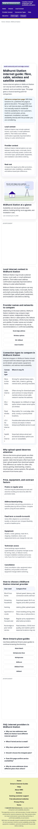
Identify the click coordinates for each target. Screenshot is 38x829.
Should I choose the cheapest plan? (19, 753)
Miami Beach (19, 648)
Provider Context (7, 12)
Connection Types (20, 12)
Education (5, 16)
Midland (19, 671)
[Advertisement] (19, 43)
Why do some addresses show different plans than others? (16, 767)
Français (23, 16)
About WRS (19, 790)
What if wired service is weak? (17, 742)
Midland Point (19, 667)
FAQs (29, 12)
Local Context (19, 9)
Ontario (10, 9)
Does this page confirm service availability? (16, 759)
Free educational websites (19, 799)
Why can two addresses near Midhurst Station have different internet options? (16, 733)
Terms (19, 805)
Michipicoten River (19, 653)
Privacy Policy (19, 802)
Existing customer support (19, 796)
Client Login (14, 16)
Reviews (19, 793)
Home (4, 9)
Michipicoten (19, 657)
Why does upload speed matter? (17, 747)
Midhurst (19, 662)
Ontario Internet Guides (19, 784)
